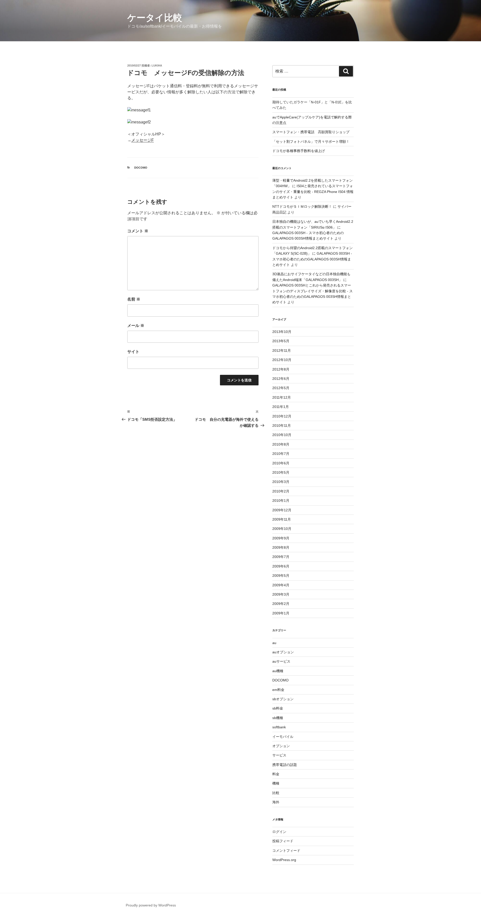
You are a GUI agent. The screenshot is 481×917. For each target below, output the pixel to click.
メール (135, 325)
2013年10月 (281, 332)
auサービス (281, 661)
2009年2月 (280, 604)
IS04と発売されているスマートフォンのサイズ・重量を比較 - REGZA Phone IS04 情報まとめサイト (312, 191)
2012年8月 (280, 369)
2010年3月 (280, 482)
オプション (281, 746)
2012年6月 (280, 379)
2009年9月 (280, 538)
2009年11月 (281, 519)
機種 (275, 783)
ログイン (279, 832)
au (274, 643)
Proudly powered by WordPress (151, 905)
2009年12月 (281, 510)
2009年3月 (280, 594)
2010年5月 (280, 472)
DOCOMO (140, 167)
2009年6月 (280, 566)
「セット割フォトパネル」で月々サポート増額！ (310, 141)
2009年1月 (280, 613)
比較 (275, 793)
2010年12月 (281, 416)
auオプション (283, 652)
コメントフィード (286, 851)
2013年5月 (280, 341)
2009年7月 (280, 557)
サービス (279, 755)
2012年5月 (280, 388)
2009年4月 (280, 585)
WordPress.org (284, 860)
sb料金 (277, 708)
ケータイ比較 (154, 18)
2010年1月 (280, 501)
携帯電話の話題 (284, 765)
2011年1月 (280, 407)
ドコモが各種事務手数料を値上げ (298, 151)
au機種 (277, 671)
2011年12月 (281, 397)
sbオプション (283, 699)
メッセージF (142, 140)
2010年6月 (280, 463)
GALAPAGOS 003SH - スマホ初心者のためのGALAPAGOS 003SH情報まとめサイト (312, 259)
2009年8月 (280, 547)
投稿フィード (282, 841)
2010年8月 (280, 444)
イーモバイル (282, 737)
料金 (275, 774)
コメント (137, 231)
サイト (133, 351)
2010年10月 (281, 435)
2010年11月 (281, 426)
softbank (279, 727)
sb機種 (277, 718)
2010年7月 (280, 454)
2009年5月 (280, 576)
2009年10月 (281, 529)
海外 (275, 802)
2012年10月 (281, 360)
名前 (133, 299)
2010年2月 (280, 491)
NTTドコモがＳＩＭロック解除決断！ (302, 206)
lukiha (157, 65)
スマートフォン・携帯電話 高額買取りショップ (310, 132)
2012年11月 (281, 350)
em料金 (278, 690)
